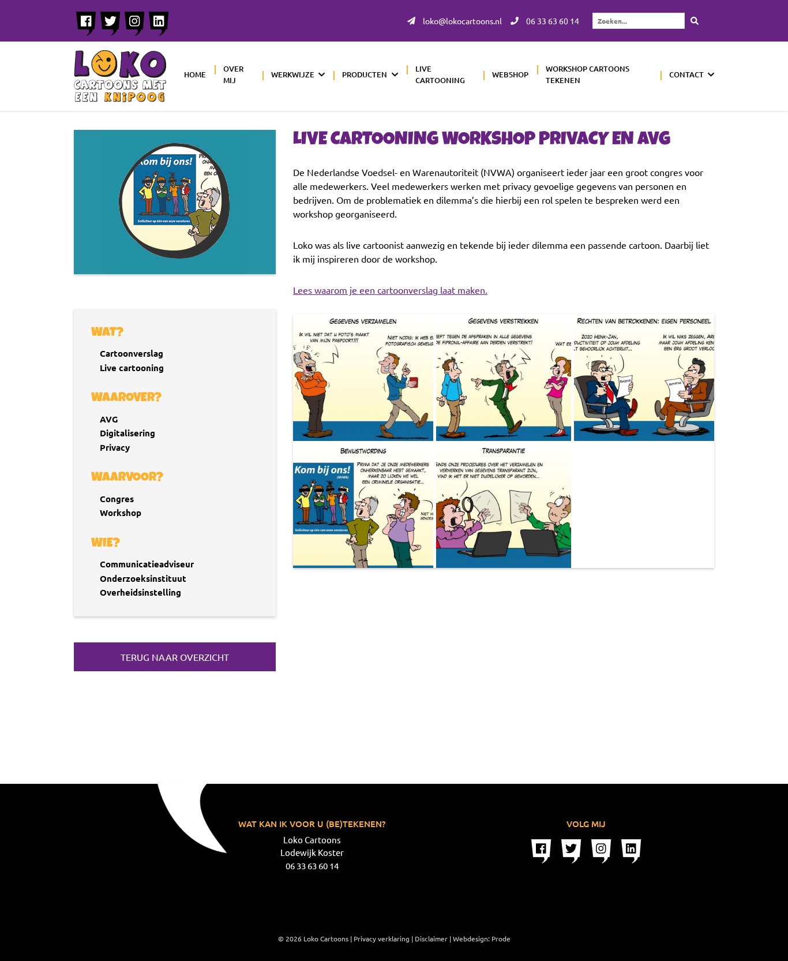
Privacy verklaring (382, 938)
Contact (686, 74)
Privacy (115, 447)
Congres (117, 498)
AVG (109, 419)
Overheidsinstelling (140, 592)
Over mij (233, 74)
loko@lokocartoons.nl (461, 21)
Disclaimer (431, 938)
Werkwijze (292, 74)
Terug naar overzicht (175, 657)
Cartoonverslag (131, 353)
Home (195, 74)
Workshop (120, 512)
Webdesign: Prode (482, 938)
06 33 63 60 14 (551, 21)
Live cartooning (440, 74)
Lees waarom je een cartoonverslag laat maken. (390, 290)
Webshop (510, 74)
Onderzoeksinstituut (143, 578)
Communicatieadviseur (147, 564)
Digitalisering (127, 433)
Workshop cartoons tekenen (587, 74)
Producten (364, 74)
